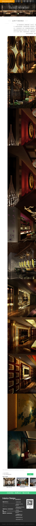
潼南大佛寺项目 (9, 487)
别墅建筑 (27, 1)
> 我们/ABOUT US (19, 519)
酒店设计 (19, 1)
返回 (30, 474)
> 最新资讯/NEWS (19, 517)
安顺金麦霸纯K (22, 487)
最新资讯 (30, 1)
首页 (16, 1)
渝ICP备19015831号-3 (30, 524)
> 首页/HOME (18, 502)
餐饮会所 (21, 1)
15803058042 (35, 260)
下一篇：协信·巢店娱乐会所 (7, 474)
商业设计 (24, 1)
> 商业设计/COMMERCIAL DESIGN (18, 511)
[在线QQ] (35, 262)
